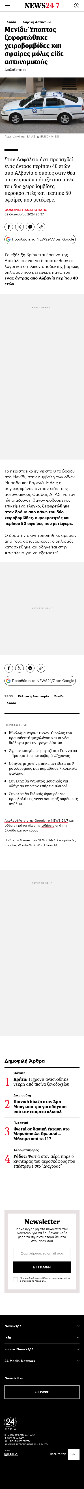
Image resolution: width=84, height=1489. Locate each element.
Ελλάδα (10, 22)
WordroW (25, 845)
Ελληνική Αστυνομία (35, 22)
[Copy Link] (41, 227)
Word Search (46, 845)
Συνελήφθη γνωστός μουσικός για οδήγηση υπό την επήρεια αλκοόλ (38, 783)
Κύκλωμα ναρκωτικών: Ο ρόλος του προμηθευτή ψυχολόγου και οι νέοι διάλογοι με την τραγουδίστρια (40, 738)
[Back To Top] (74, 1454)
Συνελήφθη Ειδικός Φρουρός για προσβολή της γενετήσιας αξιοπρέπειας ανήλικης (43, 798)
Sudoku (10, 845)
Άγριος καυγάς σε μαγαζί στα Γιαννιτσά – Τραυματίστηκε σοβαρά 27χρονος (43, 753)
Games (25, 840)
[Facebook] (8, 227)
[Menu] (7, 5)
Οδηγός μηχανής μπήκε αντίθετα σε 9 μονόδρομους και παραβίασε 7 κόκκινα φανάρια (43, 768)
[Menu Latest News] (77, 5)
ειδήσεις (47, 825)
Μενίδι (59, 696)
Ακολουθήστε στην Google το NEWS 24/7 (36, 820)
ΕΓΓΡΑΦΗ (42, 1392)
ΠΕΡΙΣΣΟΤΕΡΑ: (16, 725)
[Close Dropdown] (78, 1326)
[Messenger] (30, 227)
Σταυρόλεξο (66, 840)
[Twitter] (19, 227)
